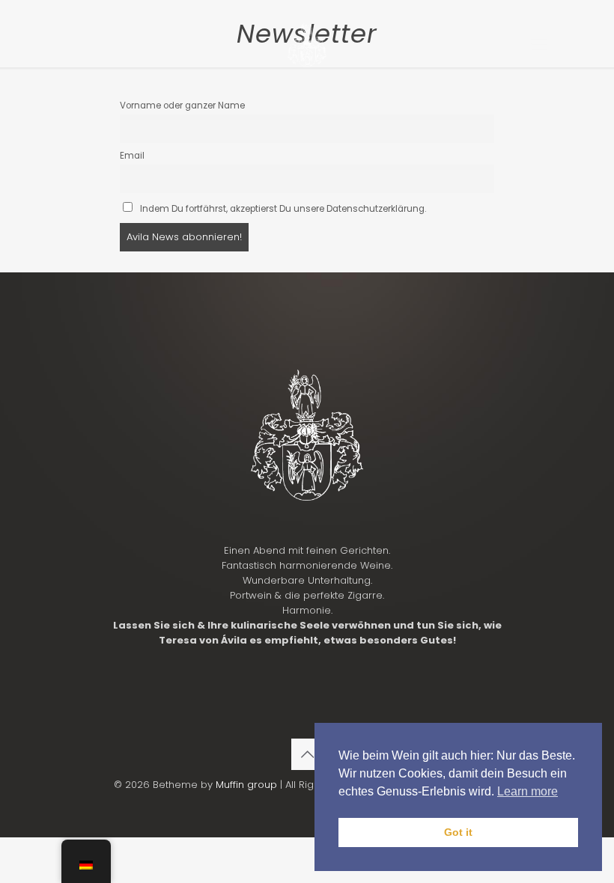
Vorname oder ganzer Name (182, 105)
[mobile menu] (539, 45)
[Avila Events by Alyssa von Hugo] (307, 45)
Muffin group (246, 784)
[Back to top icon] (307, 754)
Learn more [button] (527, 791)
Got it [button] (458, 832)
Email (132, 156)
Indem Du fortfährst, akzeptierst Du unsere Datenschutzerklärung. (282, 209)
